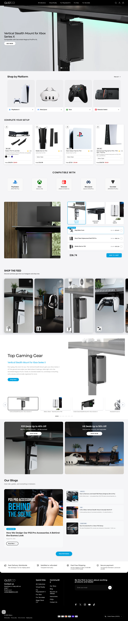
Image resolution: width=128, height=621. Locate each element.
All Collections (40, 584)
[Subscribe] (110, 587)
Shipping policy (29, 617)
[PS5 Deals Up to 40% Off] (33, 448)
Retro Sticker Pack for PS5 (73, 151)
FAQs (52, 599)
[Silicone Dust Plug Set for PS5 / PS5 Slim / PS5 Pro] (110, 137)
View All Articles (64, 553)
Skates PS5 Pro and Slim (12, 151)
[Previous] (5, 405)
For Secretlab (40, 597)
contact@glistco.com (11, 592)
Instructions (54, 596)
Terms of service (21, 617)
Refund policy (7, 617)
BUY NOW (10, 43)
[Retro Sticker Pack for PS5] (79, 137)
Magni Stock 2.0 (40, 601)
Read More (11, 543)
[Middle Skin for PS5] (49, 137)
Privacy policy (14, 617)
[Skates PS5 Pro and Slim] (18, 137)
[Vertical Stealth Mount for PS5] (32, 230)
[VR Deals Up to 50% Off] (94, 448)
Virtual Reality (40, 587)
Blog (51, 589)
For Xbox (39, 594)
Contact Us (53, 602)
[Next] (118, 305)
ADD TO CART (114, 255)
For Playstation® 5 (40, 591)
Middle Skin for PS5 (41, 151)
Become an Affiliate (53, 592)
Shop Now (13, 379)
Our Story (53, 586)
